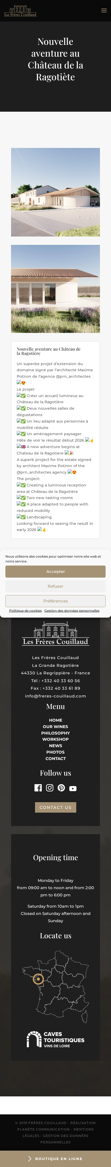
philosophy (55, 733)
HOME (55, 720)
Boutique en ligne (59, 1159)
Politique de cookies (25, 610)
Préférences (55, 601)
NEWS (55, 745)
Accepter (55, 571)
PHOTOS (55, 752)
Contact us (56, 807)
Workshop (55, 739)
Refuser (55, 586)
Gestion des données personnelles (71, 610)
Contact (56, 758)
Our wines (55, 726)
